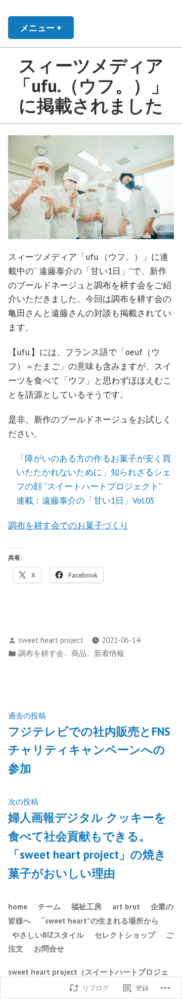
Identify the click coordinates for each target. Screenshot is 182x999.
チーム (49, 906)
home (17, 906)
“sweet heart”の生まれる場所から (100, 921)
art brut (126, 906)
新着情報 (109, 653)
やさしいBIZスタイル (48, 935)
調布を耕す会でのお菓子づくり (68, 525)
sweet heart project (50, 640)
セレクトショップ (125, 935)
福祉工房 (86, 906)
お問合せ (49, 948)
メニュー (45, 30)
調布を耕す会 (41, 653)
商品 (78, 653)
